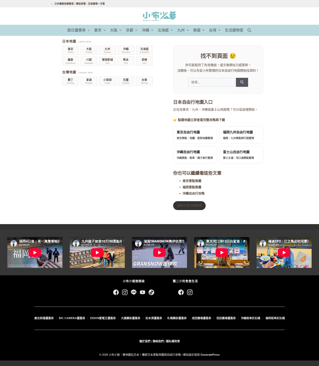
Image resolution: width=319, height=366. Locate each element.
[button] (89, 30)
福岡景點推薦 (192, 187)
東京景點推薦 (192, 181)
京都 (129, 30)
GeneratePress (210, 354)
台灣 (212, 30)
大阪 (113, 30)
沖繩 (145, 30)
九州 (181, 30)
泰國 (196, 30)
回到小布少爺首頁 (189, 205)
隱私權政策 (173, 341)
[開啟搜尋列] (249, 30)
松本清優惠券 (153, 318)
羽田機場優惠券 (226, 318)
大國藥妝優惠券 (130, 318)
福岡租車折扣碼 (275, 318)
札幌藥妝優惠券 (177, 318)
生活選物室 (234, 30)
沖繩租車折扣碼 (250, 318)
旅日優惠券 (76, 30)
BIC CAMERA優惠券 (72, 318)
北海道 (163, 30)
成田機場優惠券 (201, 318)
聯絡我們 (158, 341)
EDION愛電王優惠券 (103, 318)
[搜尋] (242, 82)
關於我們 (144, 341)
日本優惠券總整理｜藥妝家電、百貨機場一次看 (79, 3)
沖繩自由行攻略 (194, 193)
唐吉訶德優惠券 (44, 318)
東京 (98, 30)
